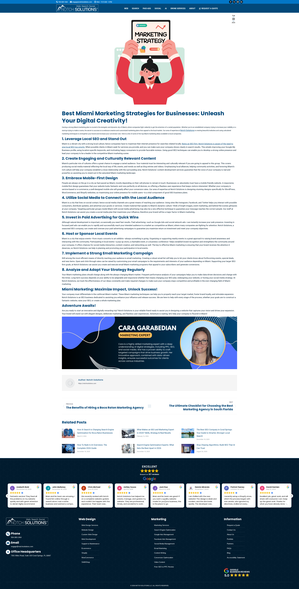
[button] (291, 496)
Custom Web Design (89, 534)
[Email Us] (43, 545)
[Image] (237, 572)
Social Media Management (164, 544)
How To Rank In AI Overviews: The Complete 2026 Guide (92, 446)
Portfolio (230, 539)
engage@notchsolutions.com (82, 2)
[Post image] (68, 433)
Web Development (89, 539)
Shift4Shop (86, 562)
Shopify (84, 553)
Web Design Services (90, 525)
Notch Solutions (187, 130)
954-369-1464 (63, 2)
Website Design (88, 530)
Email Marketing (160, 548)
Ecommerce (86, 548)
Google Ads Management (164, 534)
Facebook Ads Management (165, 539)
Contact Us (231, 530)
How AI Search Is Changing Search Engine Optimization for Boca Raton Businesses (95, 431)
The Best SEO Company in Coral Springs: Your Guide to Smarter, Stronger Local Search (214, 432)
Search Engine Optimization (164, 530)
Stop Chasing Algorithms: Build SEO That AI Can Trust (216, 446)
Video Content (159, 562)
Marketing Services (161, 525)
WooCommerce (88, 558)
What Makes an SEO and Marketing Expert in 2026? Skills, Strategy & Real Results (155, 431)
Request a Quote (233, 525)
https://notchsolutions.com (87, 383)
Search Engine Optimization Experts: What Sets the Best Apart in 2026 (155, 446)
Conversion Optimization (163, 558)
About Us (230, 534)
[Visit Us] (43, 554)
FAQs (229, 548)
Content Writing (160, 553)
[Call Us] (43, 536)
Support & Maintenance (90, 544)
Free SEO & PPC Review (164, 567)
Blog (228, 553)
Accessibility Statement (236, 558)
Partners (230, 544)
